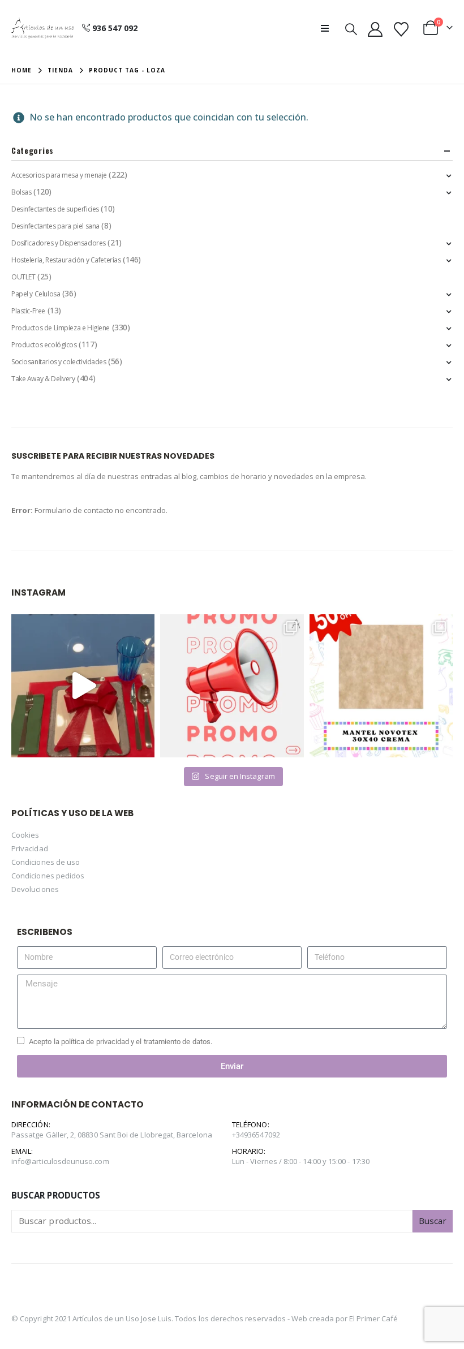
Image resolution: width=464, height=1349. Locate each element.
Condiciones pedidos (47, 875)
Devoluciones (35, 889)
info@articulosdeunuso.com (60, 1161)
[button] (328, 28)
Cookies (25, 835)
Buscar (432, 1220)
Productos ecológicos (44, 345)
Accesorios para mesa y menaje (59, 175)
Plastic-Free (28, 311)
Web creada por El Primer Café (344, 1318)
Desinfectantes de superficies (55, 209)
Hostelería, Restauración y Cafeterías (66, 260)
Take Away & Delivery (43, 378)
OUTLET (23, 277)
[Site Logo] (42, 28)
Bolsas (21, 192)
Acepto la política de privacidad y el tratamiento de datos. (120, 1041)
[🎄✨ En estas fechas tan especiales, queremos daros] (82, 685)
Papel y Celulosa (35, 294)
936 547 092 (115, 28)
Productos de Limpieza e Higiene (60, 328)
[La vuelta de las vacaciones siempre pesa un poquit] (381, 685)
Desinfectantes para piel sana (55, 226)
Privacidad (29, 848)
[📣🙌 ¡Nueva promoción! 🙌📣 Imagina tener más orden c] (231, 685)
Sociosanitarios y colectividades (58, 362)
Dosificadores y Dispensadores (58, 243)
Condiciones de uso (45, 862)
